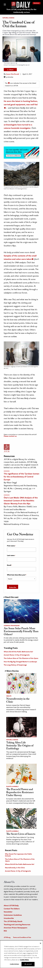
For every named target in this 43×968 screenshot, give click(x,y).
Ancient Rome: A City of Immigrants (17, 655)
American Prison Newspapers (15, 927)
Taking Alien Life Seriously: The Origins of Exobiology (19, 746)
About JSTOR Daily (11, 905)
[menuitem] (36, 3)
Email (9, 565)
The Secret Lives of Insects (20, 834)
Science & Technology (12, 625)
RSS (5, 930)
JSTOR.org (7, 937)
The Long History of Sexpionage (15, 665)
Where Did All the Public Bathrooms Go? (18, 651)
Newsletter (36, 3)
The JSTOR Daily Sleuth (13, 921)
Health (8, 696)
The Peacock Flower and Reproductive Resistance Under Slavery (20, 792)
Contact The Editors (12, 908)
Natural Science (8, 18)
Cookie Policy (24, 960)
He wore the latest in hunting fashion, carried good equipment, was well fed (21, 103)
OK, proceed (28, 964)
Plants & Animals (12, 786)
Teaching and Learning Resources (17, 924)
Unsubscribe (9, 918)
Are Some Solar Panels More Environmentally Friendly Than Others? (21, 631)
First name (11, 546)
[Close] (40, 943)
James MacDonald (12, 74)
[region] (21, 954)
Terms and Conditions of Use (22, 937)
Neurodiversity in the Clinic (18, 701)
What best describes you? (17, 575)
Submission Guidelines (13, 915)
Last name (11, 555)
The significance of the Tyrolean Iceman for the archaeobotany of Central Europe (21, 476)
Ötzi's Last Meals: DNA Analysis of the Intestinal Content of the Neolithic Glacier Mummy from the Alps (21, 500)
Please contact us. (10, 436)
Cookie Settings (14, 964)
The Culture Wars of (21, 658)
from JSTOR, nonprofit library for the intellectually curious (21, 10)
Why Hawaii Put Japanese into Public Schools (18, 855)
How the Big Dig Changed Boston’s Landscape (20, 661)
